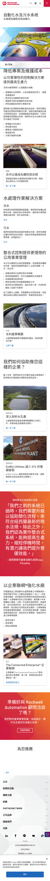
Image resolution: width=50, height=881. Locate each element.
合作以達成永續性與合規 (14, 145)
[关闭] (47, 859)
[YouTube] (33, 835)
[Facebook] (15, 835)
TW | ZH (25, 841)
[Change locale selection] (35, 3)
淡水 (5, 220)
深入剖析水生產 (10, 387)
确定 (25, 874)
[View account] (40, 3)
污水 (5, 242)
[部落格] (42, 835)
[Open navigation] (47, 3)
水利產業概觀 (9, 305)
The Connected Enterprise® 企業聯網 (19, 636)
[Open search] (31, 3)
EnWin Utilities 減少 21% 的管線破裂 (18, 438)
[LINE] (24, 835)
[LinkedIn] (7, 835)
